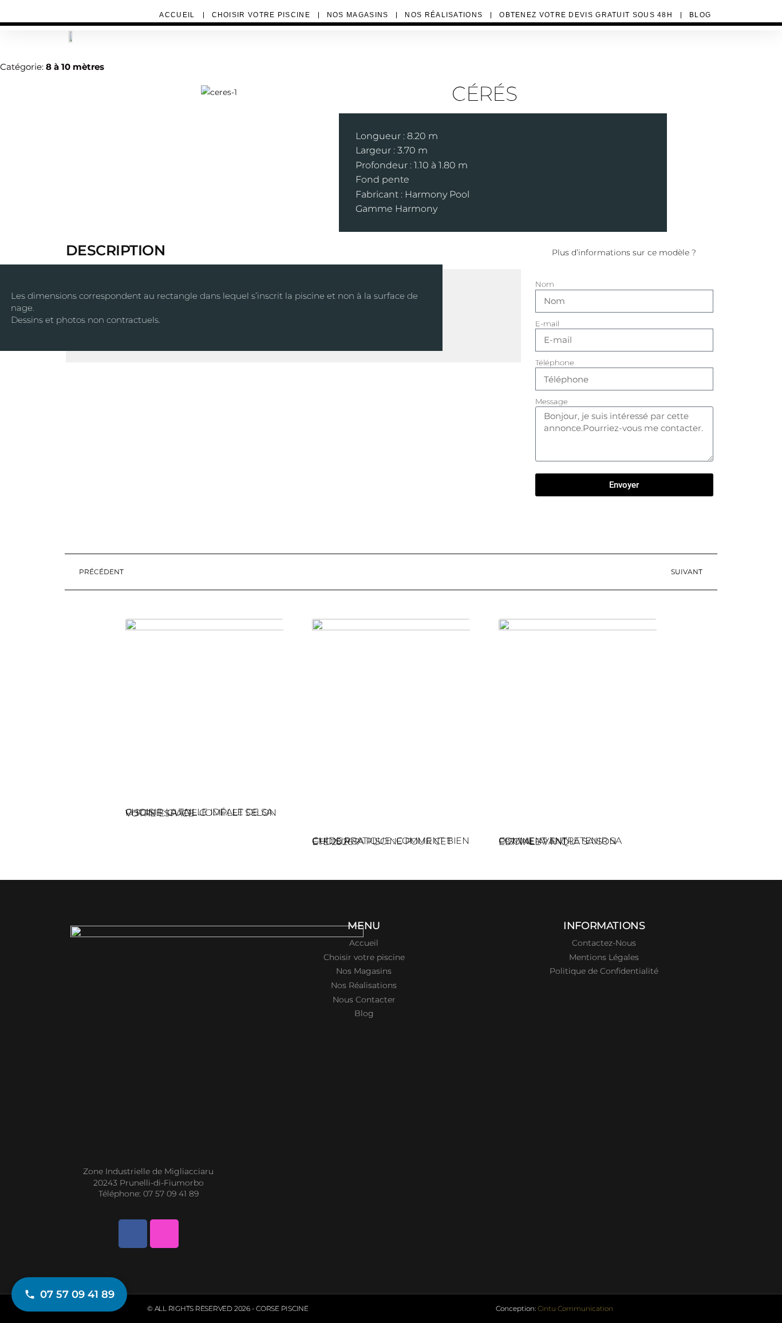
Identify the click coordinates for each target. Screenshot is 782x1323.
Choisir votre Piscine (261, 15)
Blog (700, 15)
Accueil (177, 15)
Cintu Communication (575, 1308)
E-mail (547, 323)
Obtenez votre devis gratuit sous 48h (586, 15)
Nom (544, 284)
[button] (16, 92)
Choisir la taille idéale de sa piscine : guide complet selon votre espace (201, 813)
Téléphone (554, 362)
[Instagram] (164, 1233)
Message (551, 401)
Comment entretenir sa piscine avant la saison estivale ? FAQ (560, 841)
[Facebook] (133, 1233)
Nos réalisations (444, 15)
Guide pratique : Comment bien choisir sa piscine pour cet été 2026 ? (390, 841)
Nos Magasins (358, 15)
